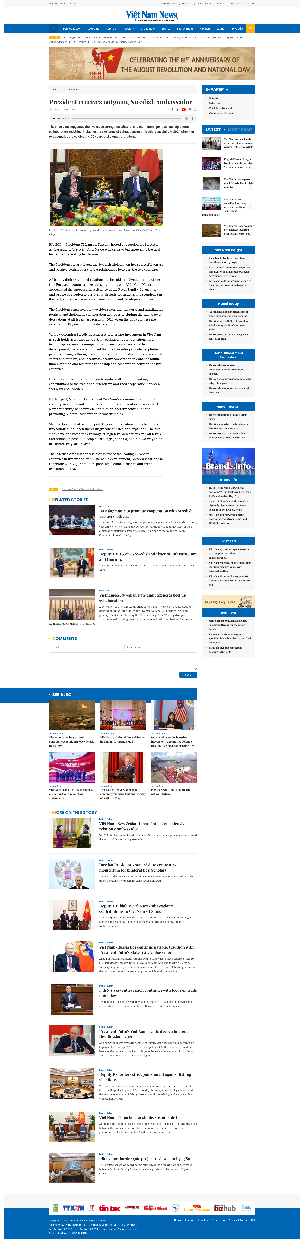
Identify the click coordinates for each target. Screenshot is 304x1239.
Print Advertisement (220, 108)
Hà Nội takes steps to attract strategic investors (229, 390)
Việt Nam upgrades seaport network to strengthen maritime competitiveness (229, 553)
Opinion (205, 28)
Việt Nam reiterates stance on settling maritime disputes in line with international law (230, 567)
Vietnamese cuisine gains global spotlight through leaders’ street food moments (230, 638)
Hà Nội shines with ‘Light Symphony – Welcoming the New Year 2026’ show (229, 325)
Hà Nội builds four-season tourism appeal (228, 417)
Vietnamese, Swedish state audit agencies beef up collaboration (142, 597)
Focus (54, 37)
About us (203, 1220)
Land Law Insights (173, 37)
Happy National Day (131, 41)
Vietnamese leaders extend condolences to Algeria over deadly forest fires (71, 741)
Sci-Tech (112, 28)
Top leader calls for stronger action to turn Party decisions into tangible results (230, 285)
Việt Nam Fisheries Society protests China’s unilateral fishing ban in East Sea (229, 580)
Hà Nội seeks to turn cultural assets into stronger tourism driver (228, 426)
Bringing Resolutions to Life (82, 37)
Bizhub (208, 3)
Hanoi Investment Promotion (143, 37)
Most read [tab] (240, 129)
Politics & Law (71, 28)
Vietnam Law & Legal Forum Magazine (180, 3)
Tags (54, 489)
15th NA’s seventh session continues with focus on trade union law (148, 992)
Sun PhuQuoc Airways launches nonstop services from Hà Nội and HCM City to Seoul (228, 519)
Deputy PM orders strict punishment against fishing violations (145, 1077)
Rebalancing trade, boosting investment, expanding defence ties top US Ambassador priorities (172, 741)
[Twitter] (177, 109)
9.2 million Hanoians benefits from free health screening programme (228, 314)
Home (55, 89)
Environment (185, 28)
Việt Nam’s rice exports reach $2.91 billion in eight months (239, 183)
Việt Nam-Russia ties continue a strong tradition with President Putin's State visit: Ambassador (146, 949)
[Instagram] (190, 109)
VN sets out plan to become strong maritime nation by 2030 (228, 260)
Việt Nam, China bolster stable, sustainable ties (140, 1117)
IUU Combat (79, 41)
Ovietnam (221, 3)
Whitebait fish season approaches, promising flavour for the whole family (228, 625)
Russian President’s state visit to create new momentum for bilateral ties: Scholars (137, 867)
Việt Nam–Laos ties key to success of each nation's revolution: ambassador (71, 794)
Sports (166, 28)
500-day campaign (103, 41)
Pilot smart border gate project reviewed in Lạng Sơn (146, 1158)
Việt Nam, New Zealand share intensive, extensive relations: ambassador (142, 826)
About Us (234, 3)
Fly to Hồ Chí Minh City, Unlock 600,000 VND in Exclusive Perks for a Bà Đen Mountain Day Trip (230, 492)
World (221, 28)
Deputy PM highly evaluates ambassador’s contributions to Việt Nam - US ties (136, 908)
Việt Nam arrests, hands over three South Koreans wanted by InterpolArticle (238, 143)
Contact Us (249, 3)
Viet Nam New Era (112, 37)
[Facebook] (172, 109)
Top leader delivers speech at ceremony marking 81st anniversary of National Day (123, 794)
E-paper (215, 89)
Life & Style (148, 28)
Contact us (218, 1220)
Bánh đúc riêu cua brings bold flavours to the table (225, 650)
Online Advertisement (221, 113)
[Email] (195, 109)
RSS (253, 1220)
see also (61, 694)
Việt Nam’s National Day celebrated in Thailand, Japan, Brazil (123, 739)
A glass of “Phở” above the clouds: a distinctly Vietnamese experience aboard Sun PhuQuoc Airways (228, 505)
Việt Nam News (152, 16)
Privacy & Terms (238, 1220)
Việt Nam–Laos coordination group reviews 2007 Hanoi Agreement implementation (224, 207)
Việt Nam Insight (58, 41)
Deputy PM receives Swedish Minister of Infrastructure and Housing (148, 556)
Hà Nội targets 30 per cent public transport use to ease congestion (227, 435)
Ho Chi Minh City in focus (225, 37)
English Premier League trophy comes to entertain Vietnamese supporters (239, 163)
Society (129, 28)
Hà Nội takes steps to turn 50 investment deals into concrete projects (226, 369)
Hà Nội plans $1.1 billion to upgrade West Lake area (228, 336)
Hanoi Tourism (197, 37)
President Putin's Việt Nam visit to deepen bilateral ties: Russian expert (144, 1034)
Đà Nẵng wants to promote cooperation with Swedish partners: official (145, 513)
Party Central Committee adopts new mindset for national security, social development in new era (230, 271)
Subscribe (214, 103)
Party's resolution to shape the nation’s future (170, 792)
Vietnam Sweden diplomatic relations (82, 489)
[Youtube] (184, 109)
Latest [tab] (213, 129)
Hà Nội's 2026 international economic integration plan (230, 381)
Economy (93, 28)
